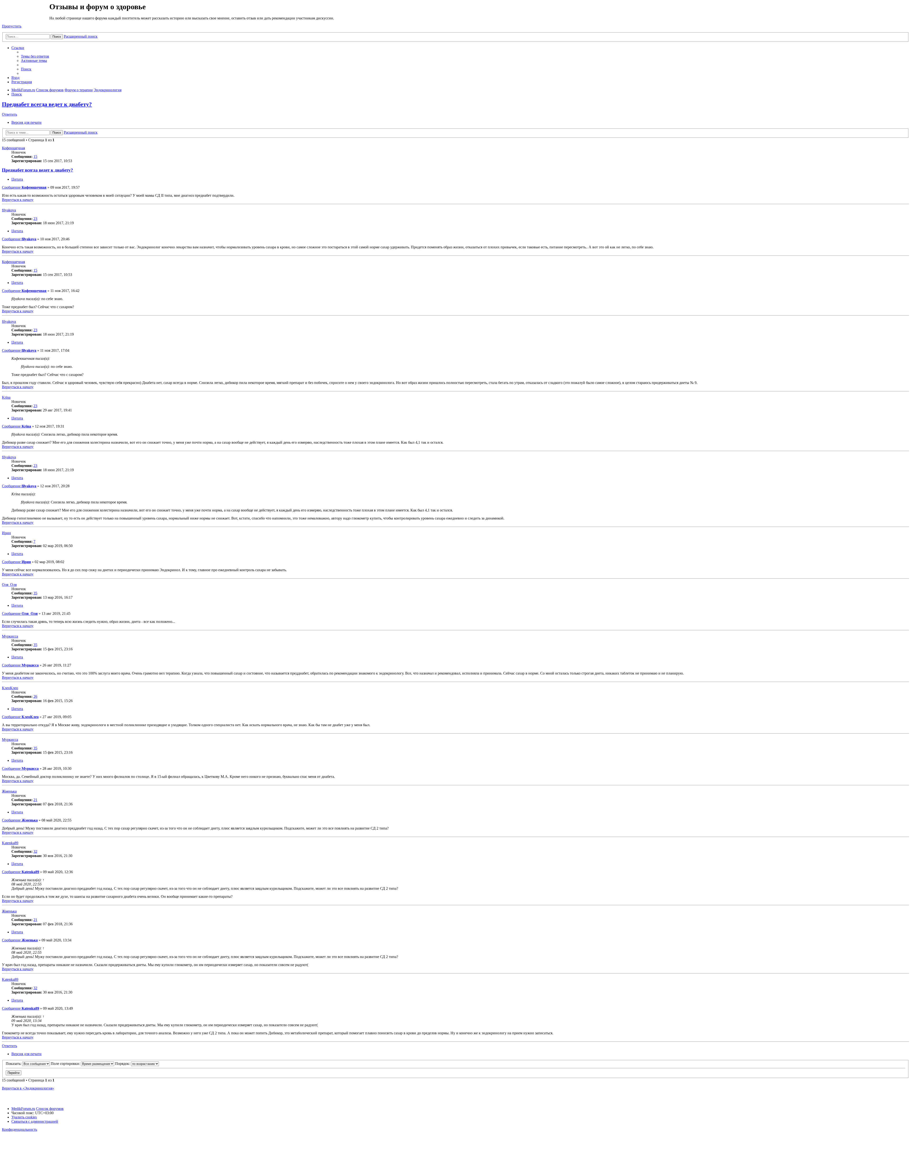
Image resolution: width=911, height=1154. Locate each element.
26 (35, 696)
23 (35, 219)
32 (35, 851)
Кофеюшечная (13, 148)
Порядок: (123, 1064)
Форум (25, 13)
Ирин (6, 533)
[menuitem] (35, 56)
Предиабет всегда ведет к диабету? (47, 104)
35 (35, 593)
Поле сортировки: (66, 1064)
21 (35, 800)
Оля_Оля (9, 585)
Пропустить (11, 26)
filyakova (9, 210)
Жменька (9, 791)
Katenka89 (10, 843)
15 (35, 157)
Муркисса (10, 636)
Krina (6, 397)
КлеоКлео (10, 688)
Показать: (14, 1064)
